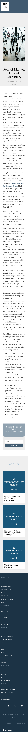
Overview (4, 583)
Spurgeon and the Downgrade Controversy (12, 498)
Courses (3, 662)
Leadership (4, 596)
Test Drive (4, 617)
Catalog (3, 652)
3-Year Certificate (6, 639)
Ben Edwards (10, 81)
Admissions (4, 611)
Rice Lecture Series (7, 692)
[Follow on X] (15, 706)
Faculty (3, 646)
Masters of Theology (7, 636)
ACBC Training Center (7, 642)
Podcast (3, 674)
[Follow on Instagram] (22, 706)
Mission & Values (6, 586)
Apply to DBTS (5, 624)
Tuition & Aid (5, 614)
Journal (3, 671)
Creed (3, 592)
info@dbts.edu (20, 723)
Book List (4, 677)
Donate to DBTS (5, 680)
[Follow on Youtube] (15, 710)
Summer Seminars (6, 699)
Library (3, 649)
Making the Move (6, 621)
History (3, 602)
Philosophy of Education (8, 599)
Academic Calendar (7, 655)
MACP (2, 696)
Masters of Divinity (6, 633)
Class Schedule (6, 659)
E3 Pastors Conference (8, 689)
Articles (14, 84)
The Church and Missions (11, 566)
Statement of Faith (6, 589)
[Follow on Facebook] (8, 706)
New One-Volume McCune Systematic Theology (12, 533)
